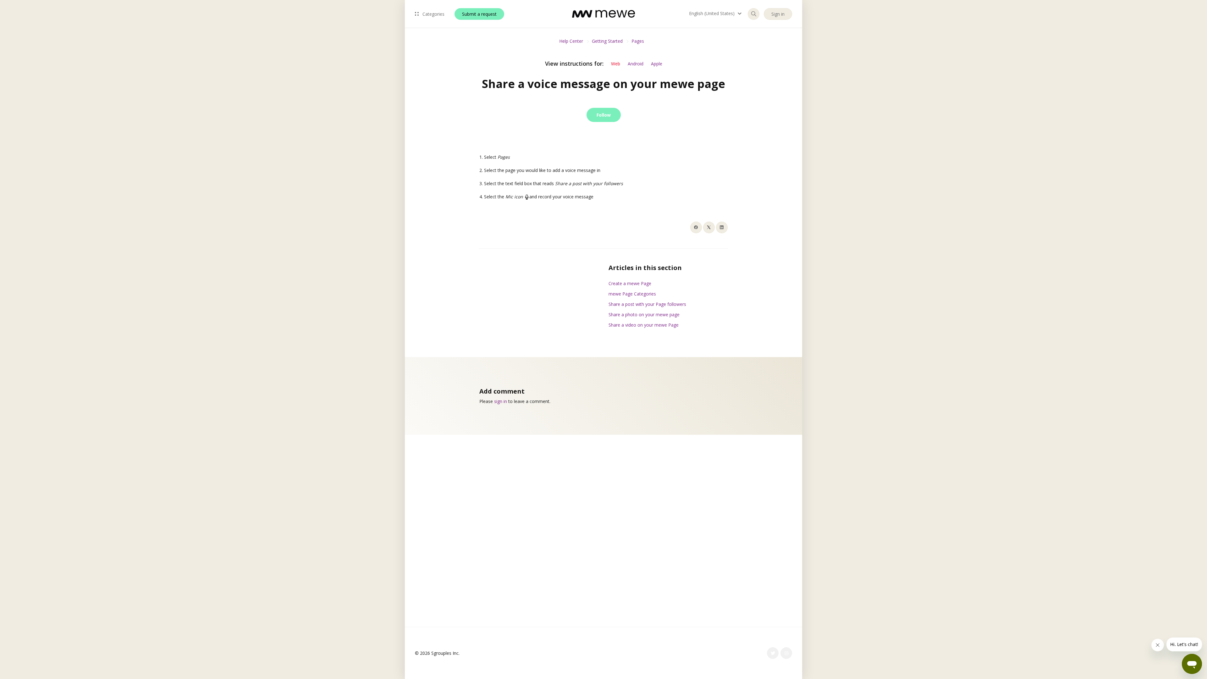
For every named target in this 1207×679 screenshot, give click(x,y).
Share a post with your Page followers (647, 304)
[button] (716, 13)
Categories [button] (432, 14)
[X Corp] (709, 227)
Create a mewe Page (630, 283)
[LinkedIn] (722, 227)
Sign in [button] (778, 14)
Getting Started (607, 41)
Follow (604, 115)
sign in (500, 401)
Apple (656, 64)
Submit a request (479, 14)
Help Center (571, 41)
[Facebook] (696, 227)
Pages (637, 41)
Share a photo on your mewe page (644, 314)
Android (635, 64)
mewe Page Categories (632, 294)
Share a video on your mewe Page (644, 325)
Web (615, 64)
